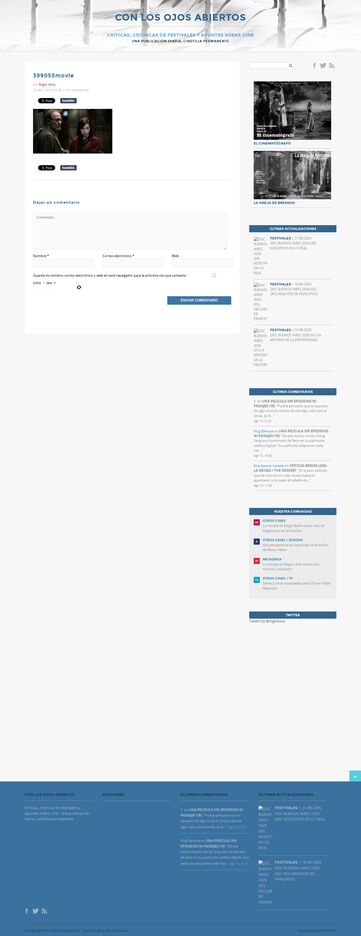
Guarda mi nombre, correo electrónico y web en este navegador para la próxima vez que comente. (110, 275)
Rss (332, 66)
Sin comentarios (77, 90)
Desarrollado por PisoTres (317, 930)
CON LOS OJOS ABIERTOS (180, 18)
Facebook (315, 66)
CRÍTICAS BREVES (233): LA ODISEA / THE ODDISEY (290, 468)
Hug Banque (263, 431)
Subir (355, 776)
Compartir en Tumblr (68, 100)
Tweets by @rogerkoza (267, 621)
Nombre (41, 255)
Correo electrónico (118, 255)
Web (175, 255)
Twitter (323, 66)
